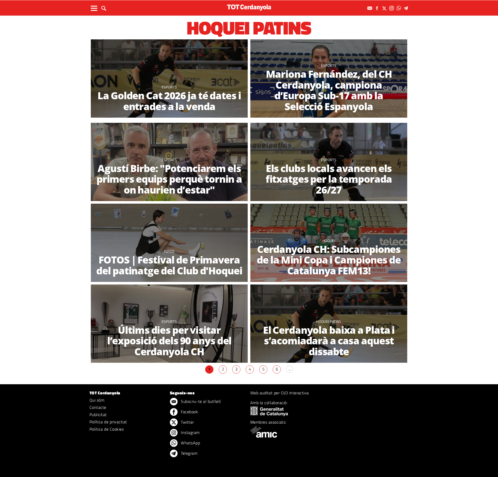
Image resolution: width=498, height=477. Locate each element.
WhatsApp (190, 443)
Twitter (187, 422)
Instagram (190, 432)
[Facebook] (378, 8)
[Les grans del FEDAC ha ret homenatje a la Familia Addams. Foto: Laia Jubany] (169, 243)
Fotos (169, 251)
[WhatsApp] (399, 8)
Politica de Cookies (106, 429)
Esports (169, 321)
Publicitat (98, 414)
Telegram (188, 453)
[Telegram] (407, 8)
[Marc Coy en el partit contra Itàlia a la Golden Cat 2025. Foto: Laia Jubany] (169, 78)
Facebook (189, 412)
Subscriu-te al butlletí (200, 401)
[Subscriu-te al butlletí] (370, 8)
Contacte (97, 407)
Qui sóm (96, 400)
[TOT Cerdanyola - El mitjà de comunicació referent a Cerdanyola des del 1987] (249, 7)
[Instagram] (392, 8)
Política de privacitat (108, 422)
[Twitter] (385, 8)
